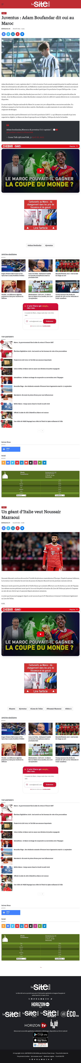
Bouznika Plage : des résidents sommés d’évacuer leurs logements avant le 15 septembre (43, 386)
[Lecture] (40, 170)
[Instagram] (46, 999)
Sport (4, 13)
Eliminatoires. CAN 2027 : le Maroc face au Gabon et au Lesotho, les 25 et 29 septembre (40, 296)
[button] (40, 171)
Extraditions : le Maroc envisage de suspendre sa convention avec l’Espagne (38, 377)
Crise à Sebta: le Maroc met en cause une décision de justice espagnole (37, 369)
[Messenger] (22, 34)
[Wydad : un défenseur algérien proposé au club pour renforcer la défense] (13, 286)
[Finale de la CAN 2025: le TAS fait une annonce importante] (6, 362)
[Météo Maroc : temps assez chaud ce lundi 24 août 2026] (6, 406)
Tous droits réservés (62, 1053)
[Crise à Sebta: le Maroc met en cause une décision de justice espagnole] (6, 371)
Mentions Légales (49, 1056)
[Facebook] (4, 34)
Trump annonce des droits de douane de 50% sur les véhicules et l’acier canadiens (67, 296)
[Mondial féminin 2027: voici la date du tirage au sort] (68, 265)
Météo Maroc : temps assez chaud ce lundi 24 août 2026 (32, 404)
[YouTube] (41, 999)
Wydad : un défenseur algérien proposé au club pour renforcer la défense (12, 296)
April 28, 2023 (38, 137)
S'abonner (49, 321)
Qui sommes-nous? (36, 1056)
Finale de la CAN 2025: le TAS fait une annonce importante (33, 360)
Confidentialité (46, 326)
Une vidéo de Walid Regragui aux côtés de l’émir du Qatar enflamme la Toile (38, 421)
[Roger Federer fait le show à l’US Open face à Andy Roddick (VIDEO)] (13, 265)
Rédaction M (6, 28)
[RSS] (30, 999)
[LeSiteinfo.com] (40, 4)
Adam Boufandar (35, 245)
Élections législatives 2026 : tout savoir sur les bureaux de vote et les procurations (40, 351)
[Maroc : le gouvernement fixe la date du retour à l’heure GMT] (6, 345)
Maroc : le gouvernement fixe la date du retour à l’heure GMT (34, 342)
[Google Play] (49, 999)
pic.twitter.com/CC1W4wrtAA (19, 132)
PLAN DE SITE (60, 1056)
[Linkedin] (13, 34)
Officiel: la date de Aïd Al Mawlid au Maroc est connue (31, 412)
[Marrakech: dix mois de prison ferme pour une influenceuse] (6, 397)
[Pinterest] (18, 34)
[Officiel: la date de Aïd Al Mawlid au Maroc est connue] (6, 415)
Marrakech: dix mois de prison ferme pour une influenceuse (33, 395)
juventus (49, 245)
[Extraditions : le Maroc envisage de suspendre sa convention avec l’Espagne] (6, 380)
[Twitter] (8, 34)
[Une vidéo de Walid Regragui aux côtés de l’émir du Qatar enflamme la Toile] (6, 424)
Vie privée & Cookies (23, 1056)
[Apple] (44, 999)
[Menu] (2, 5)
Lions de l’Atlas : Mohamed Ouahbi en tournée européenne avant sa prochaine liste (39, 275)
